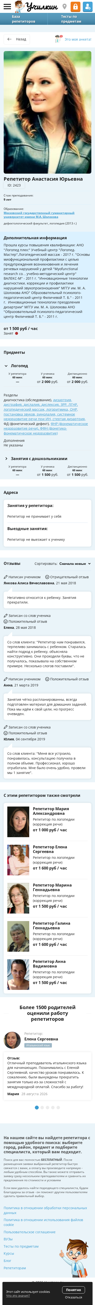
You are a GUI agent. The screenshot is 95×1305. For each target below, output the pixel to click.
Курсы (9, 1253)
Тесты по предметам (21, 1246)
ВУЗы (8, 1239)
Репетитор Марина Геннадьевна (52, 887)
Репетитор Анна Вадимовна (49, 964)
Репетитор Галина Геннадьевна (51, 926)
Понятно (73, 1289)
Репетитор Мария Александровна (51, 811)
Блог (7, 1260)
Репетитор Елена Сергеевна (50, 849)
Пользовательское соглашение (30, 1232)
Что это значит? (18, 1295)
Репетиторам (15, 1268)
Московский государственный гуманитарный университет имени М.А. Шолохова (39, 215)
